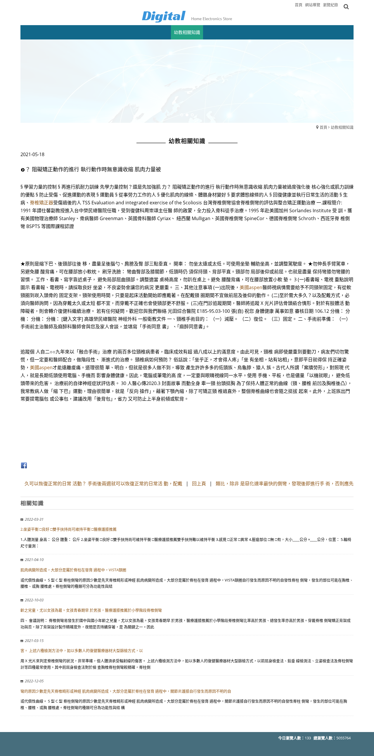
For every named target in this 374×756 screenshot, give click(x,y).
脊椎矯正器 (41, 202)
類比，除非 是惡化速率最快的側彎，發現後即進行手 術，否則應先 (285, 483)
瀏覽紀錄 (330, 4)
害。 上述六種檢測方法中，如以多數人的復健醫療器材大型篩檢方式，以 (81, 650)
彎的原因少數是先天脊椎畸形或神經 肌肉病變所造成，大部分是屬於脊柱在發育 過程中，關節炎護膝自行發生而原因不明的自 (125, 691)
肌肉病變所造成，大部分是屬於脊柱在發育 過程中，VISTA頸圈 (73, 569)
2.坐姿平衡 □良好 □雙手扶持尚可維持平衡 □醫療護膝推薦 (68, 529)
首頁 (323, 127)
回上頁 (199, 483)
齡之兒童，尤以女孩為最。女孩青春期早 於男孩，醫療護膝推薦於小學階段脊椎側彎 (91, 610)
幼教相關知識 (342, 127)
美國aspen (251, 287)
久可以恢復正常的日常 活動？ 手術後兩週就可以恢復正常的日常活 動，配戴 (103, 483)
